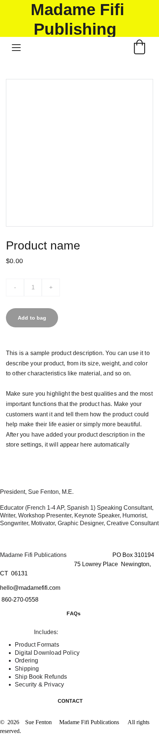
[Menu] (16, 47)
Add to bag (32, 318)
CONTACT (70, 701)
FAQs (74, 613)
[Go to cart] (139, 47)
